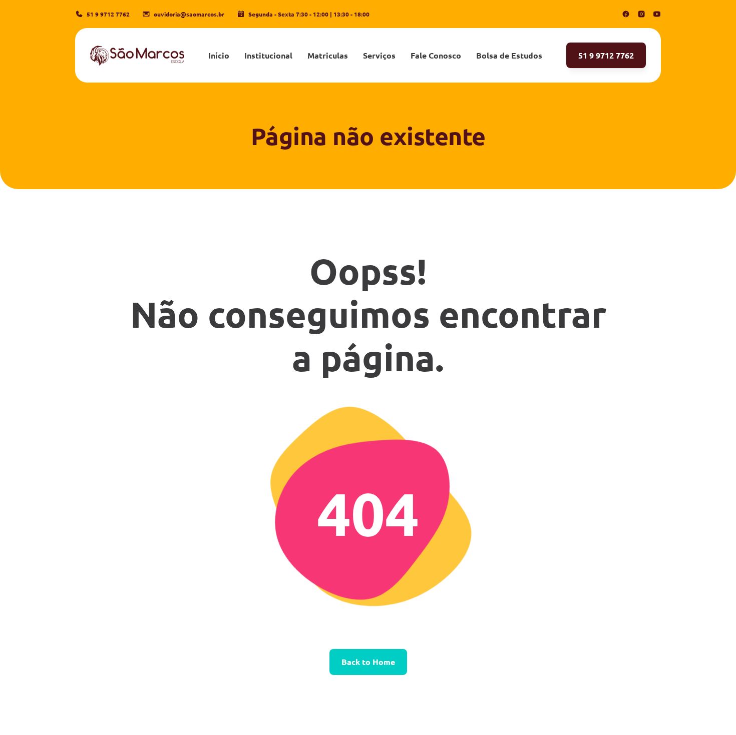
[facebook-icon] (626, 14)
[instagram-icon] (641, 14)
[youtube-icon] (657, 14)
